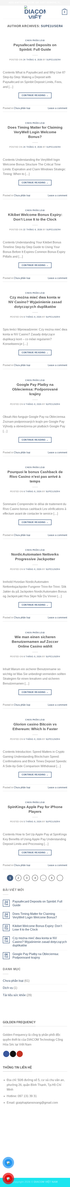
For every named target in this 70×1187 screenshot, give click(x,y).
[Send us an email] (13, 1054)
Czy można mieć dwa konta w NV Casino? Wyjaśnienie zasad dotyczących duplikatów (35, 302)
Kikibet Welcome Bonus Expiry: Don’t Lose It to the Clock (37, 927)
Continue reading (35, 95)
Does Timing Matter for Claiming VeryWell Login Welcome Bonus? (35, 132)
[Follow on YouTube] (20, 1054)
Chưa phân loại (35, 40)
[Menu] (5, 12)
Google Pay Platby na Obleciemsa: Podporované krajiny (35, 389)
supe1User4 (52, 26)
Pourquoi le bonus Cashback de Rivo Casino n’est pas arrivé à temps (35, 476)
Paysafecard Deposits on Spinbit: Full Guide (37, 903)
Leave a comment (57, 108)
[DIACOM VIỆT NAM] (35, 12)
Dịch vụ (8, 987)
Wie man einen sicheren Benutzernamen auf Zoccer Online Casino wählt (35, 641)
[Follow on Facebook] (6, 1054)
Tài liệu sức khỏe (14, 995)
